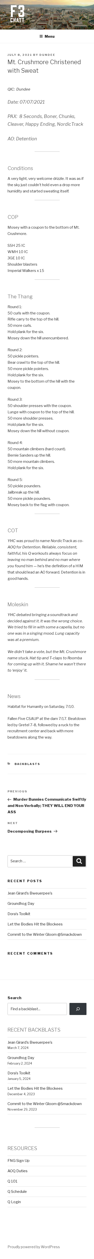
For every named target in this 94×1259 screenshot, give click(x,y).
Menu (50, 36)
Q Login (14, 1202)
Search (14, 998)
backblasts (27, 764)
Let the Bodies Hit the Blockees (35, 924)
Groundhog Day (21, 903)
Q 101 (13, 1181)
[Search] (77, 1009)
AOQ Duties (18, 1171)
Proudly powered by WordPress (34, 1247)
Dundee (47, 55)
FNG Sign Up (19, 1160)
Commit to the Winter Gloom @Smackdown (45, 934)
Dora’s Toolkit (19, 914)
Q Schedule (17, 1191)
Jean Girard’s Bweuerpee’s (30, 893)
